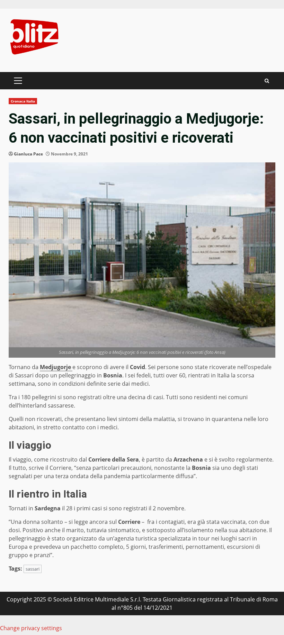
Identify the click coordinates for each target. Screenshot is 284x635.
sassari (32, 569)
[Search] (267, 81)
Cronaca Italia (23, 101)
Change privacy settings (31, 628)
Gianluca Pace (28, 154)
